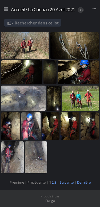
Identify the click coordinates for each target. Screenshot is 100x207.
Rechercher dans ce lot (37, 23)
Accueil (18, 9)
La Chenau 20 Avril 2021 (51, 9)
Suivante (67, 182)
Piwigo (50, 200)
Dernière (84, 182)
